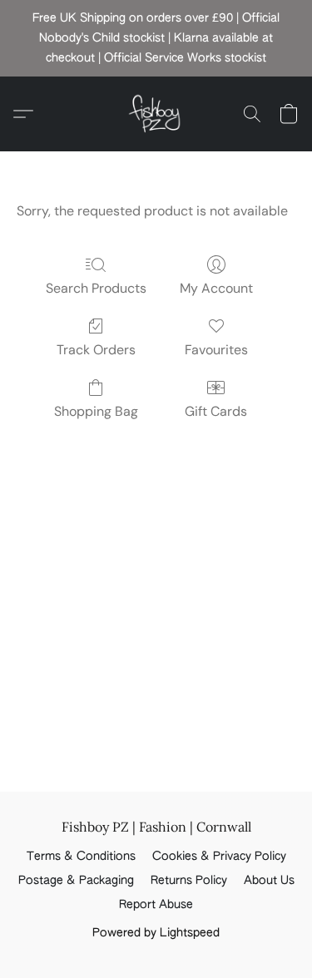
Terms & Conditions (81, 856)
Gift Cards (216, 411)
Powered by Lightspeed (156, 933)
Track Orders (96, 349)
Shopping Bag (96, 411)
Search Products (96, 288)
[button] (156, 114)
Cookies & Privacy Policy (219, 856)
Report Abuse (156, 905)
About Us (269, 881)
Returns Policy (189, 881)
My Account (216, 288)
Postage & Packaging (76, 881)
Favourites (216, 349)
